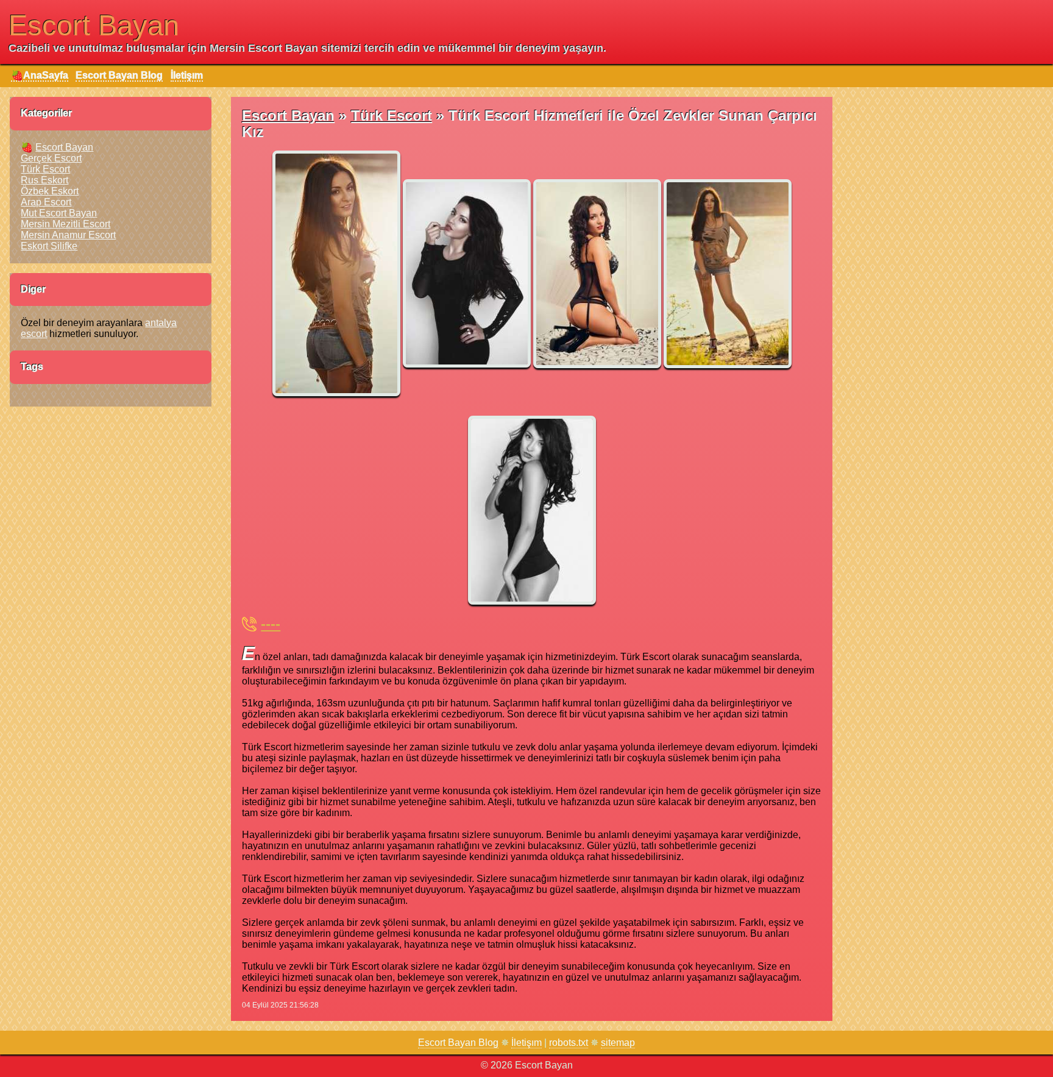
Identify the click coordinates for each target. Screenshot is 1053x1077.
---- (270, 624)
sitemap (618, 1042)
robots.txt (568, 1042)
